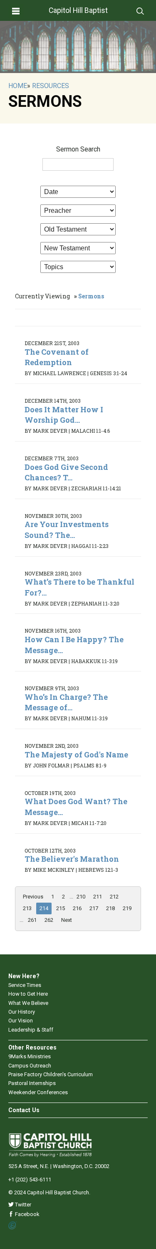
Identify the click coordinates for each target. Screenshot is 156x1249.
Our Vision (20, 1020)
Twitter (22, 1204)
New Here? (24, 976)
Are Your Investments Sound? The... (67, 529)
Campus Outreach (29, 1065)
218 (110, 908)
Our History (21, 1012)
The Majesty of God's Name (76, 754)
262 (49, 920)
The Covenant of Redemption (57, 357)
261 (32, 920)
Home (17, 86)
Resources (50, 86)
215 (60, 908)
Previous (33, 896)
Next (66, 920)
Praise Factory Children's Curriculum (50, 1074)
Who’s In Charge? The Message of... (66, 702)
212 (114, 896)
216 (77, 908)
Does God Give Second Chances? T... (66, 472)
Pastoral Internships (32, 1083)
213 (27, 908)
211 (97, 896)
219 (127, 908)
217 (93, 908)
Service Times (24, 985)
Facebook (27, 1214)
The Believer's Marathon (72, 859)
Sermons (91, 296)
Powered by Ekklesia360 (12, 1225)
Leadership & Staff (30, 1030)
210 (81, 896)
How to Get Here (28, 994)
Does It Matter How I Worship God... (64, 414)
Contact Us (24, 1110)
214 (44, 908)
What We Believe (28, 1003)
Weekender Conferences (38, 1092)
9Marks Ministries (29, 1056)
